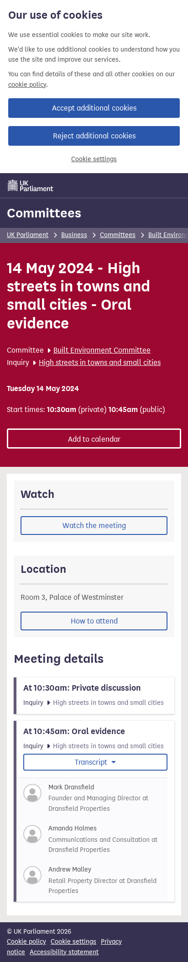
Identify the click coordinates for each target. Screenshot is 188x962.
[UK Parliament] (30, 185)
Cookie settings (94, 159)
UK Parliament (27, 235)
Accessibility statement (64, 952)
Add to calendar (94, 439)
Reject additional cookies (94, 136)
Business (74, 235)
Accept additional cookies (94, 108)
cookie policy (27, 85)
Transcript (92, 762)
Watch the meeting (94, 525)
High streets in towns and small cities (100, 362)
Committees (44, 213)
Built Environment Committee (102, 350)
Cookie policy (26, 942)
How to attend (94, 621)
